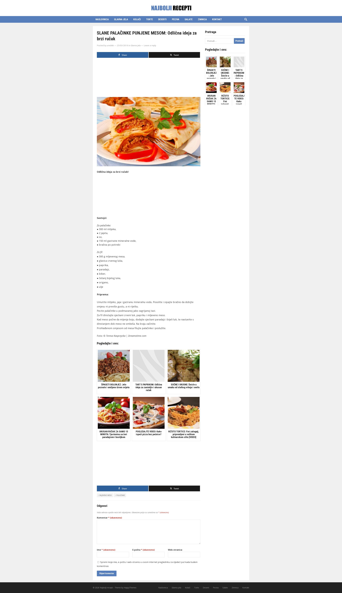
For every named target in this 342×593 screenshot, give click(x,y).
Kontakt (217, 19)
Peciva (175, 19)
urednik (110, 45)
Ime (106, 549)
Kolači (137, 19)
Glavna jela (121, 19)
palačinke (120, 495)
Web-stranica (175, 549)
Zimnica (202, 19)
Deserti (162, 19)
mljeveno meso (106, 495)
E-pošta (143, 549)
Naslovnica (102, 19)
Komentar (109, 517)
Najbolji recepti (106, 587)
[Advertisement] (148, 78)
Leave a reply (150, 45)
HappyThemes (130, 587)
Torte (149, 19)
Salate (189, 19)
